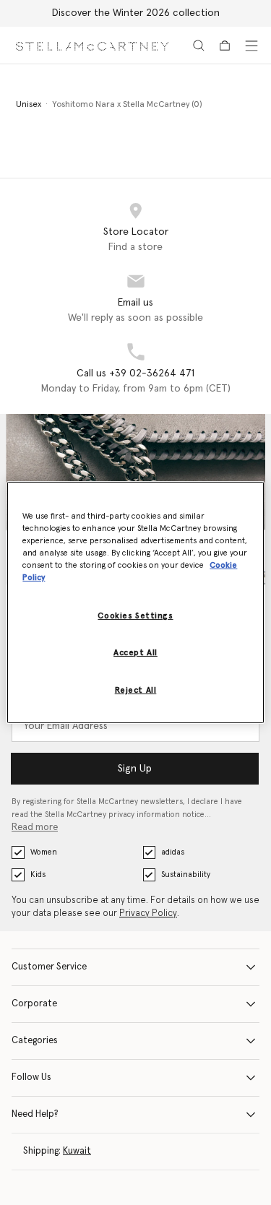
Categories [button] (35, 1040)
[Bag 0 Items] (225, 45)
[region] (135, 602)
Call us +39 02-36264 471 (135, 373)
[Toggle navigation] (251, 45)
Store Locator (135, 232)
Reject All (136, 690)
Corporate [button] (34, 1004)
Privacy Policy (148, 913)
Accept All (135, 653)
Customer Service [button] (49, 967)
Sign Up (135, 769)
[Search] (199, 46)
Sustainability (185, 874)
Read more (35, 827)
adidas (172, 852)
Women (43, 852)
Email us (135, 303)
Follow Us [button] (31, 1077)
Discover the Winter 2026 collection (136, 13)
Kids (38, 874)
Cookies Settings (135, 616)
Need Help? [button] (35, 1114)
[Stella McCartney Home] (92, 45)
